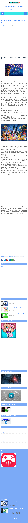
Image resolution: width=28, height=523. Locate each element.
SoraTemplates (9, 521)
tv (20, 256)
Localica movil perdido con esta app (16, 301)
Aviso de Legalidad (14, 9)
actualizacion (4, 432)
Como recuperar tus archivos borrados (17, 313)
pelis (18, 256)
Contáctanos (20, 6)
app (14, 256)
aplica (3, 441)
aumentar (3, 443)
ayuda (3, 445)
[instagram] (14, 518)
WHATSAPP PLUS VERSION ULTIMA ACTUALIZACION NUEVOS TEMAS (16, 509)
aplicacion (11, 256)
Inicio (6, 6)
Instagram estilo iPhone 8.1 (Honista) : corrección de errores (16, 308)
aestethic (3, 434)
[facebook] (12, 518)
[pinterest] (16, 518)
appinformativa (4, 25)
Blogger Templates (22, 521)
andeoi (5, 17)
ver (23, 256)
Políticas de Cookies (12, 6)
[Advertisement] (14, 43)
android (3, 439)
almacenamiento (5, 436)
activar (3, 430)
